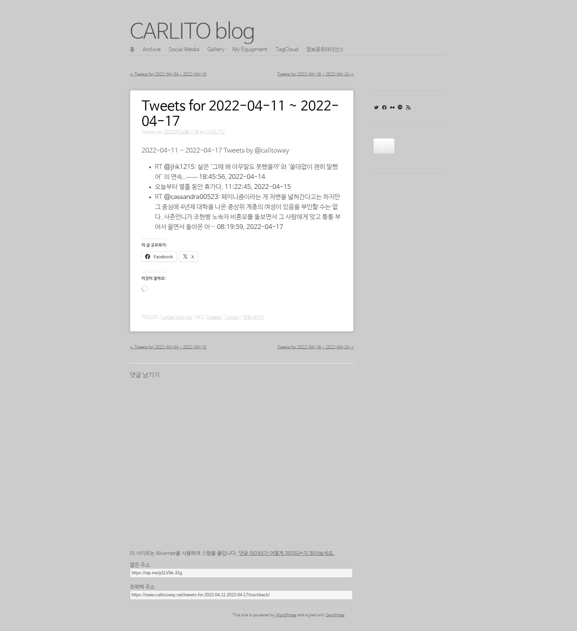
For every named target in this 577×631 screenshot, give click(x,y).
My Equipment (249, 49)
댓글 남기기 (253, 317)
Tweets (214, 317)
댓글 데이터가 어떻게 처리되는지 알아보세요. (287, 553)
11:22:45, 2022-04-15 (258, 187)
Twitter (231, 317)
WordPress (286, 615)
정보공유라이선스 (325, 49)
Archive (152, 49)
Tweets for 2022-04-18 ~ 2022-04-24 (315, 74)
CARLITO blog (192, 32)
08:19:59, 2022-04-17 (250, 227)
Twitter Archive (176, 317)
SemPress (335, 615)
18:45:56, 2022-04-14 (232, 177)
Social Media (184, 49)
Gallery (215, 49)
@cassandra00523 (191, 197)
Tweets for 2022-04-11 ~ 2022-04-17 (240, 114)
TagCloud (286, 49)
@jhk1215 (179, 167)
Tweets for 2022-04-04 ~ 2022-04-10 (168, 74)
